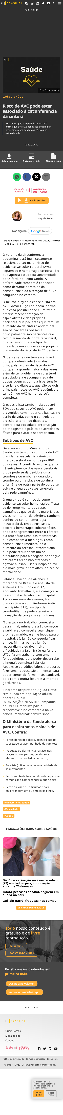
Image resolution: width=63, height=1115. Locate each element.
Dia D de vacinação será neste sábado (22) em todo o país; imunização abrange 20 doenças (31, 883)
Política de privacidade (13, 1059)
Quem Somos (13, 1030)
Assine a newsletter (21, 983)
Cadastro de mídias (22, 953)
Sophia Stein (45, 218)
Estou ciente (39, 1093)
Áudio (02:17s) (37, 200)
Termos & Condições (35, 1059)
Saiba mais (16, 946)
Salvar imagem (9, 161)
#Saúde (8, 815)
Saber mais (51, 1093)
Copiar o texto (53, 161)
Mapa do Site (12, 1035)
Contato (9, 1040)
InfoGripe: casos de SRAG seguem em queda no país (31, 893)
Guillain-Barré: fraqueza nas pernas (29, 900)
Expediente (52, 1059)
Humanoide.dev (48, 1064)
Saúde (7, 97)
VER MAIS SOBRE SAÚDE (31, 907)
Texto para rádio (31, 161)
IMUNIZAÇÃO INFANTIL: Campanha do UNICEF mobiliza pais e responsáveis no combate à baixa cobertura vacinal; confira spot (29, 708)
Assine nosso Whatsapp (24, 992)
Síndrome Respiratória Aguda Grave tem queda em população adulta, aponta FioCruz (30, 694)
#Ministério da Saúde (16, 802)
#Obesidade (11, 809)
